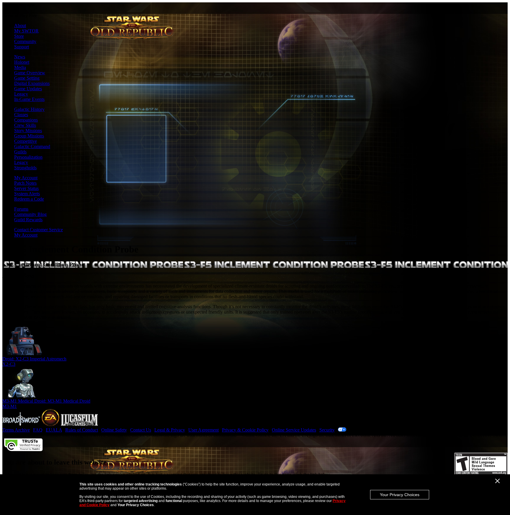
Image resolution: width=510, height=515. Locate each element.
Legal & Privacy (169, 429)
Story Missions (28, 130)
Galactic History (29, 109)
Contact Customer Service (38, 229)
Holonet (21, 62)
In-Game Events (29, 99)
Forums (21, 208)
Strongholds (25, 167)
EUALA (54, 429)
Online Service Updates (294, 429)
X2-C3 (8, 364)
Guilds (20, 151)
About (20, 25)
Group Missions (29, 135)
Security (327, 429)
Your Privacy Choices (399, 494)
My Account (25, 177)
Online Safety (114, 429)
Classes (21, 114)
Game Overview (29, 72)
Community (25, 41)
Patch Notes (25, 183)
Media (20, 67)
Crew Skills (25, 125)
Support (21, 46)
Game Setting (27, 78)
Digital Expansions (32, 83)
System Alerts (27, 193)
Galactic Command (32, 146)
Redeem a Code (29, 198)
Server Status (26, 188)
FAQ (37, 429)
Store (19, 36)
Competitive (25, 141)
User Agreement (203, 429)
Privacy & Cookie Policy (245, 429)
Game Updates (28, 88)
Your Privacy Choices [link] (368, 429)
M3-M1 (9, 406)
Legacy (21, 93)
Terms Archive (16, 429)
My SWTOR (26, 30)
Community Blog (30, 214)
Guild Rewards (28, 219)
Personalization (28, 157)
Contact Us (140, 429)
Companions (26, 119)
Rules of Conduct (81, 429)
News (19, 56)
